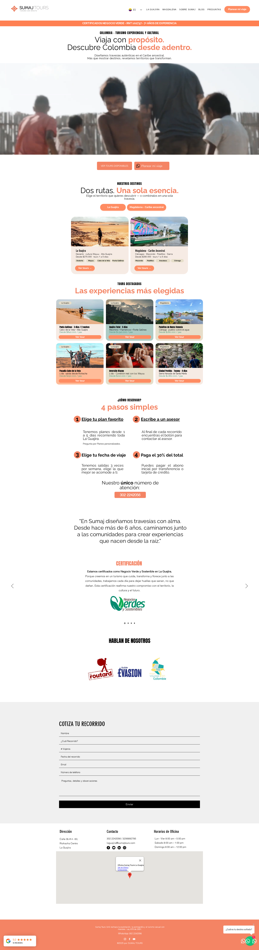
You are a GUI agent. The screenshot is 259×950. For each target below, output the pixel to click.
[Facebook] (108, 847)
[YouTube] (133, 939)
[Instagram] (124, 847)
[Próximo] (247, 586)
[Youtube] (113, 847)
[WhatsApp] (138, 166)
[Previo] (12, 586)
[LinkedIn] (119, 847)
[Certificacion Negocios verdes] (124, 623)
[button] (80, 260)
